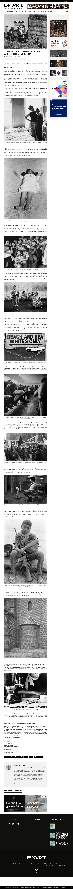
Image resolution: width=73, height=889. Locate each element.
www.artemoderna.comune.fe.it (11, 746)
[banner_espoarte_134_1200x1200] (58, 37)
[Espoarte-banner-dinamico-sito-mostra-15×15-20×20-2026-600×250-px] (58, 76)
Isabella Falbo (9, 56)
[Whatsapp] (21, 757)
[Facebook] (6, 757)
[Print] (31, 757)
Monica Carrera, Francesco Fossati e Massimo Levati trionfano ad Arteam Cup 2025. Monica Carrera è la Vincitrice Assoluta (62, 826)
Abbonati (40, 863)
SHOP (38, 11)
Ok (66, 887)
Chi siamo (6, 1)
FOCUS (34, 11)
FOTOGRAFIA (22, 11)
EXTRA (29, 11)
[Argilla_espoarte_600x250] (58, 46)
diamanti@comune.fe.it (9, 745)
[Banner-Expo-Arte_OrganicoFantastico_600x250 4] (58, 56)
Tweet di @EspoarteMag (32, 829)
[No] (71, 887)
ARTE (15, 11)
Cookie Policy (60, 863)
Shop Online (31, 863)
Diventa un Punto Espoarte (29, 1)
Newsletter (19, 1)
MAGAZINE (10, 11)
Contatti (39, 1)
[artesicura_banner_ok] (58, 66)
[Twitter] (11, 757)
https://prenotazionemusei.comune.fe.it (19, 748)
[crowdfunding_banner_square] (58, 116)
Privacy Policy (49, 863)
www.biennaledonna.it (9, 752)
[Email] (26, 757)
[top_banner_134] (48, 4)
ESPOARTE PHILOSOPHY (48, 11)
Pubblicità (12, 1)
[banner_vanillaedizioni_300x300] (58, 96)
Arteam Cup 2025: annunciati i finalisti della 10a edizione (62, 843)
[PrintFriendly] (36, 757)
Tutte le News (14, 863)
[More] (40, 757)
